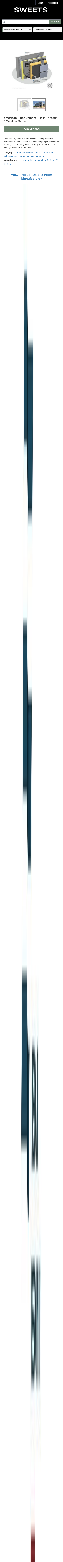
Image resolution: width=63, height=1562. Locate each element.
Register (53, 3)
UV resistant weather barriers (27, 152)
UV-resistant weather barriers (32, 156)
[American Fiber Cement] (31, 964)
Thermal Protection (27, 160)
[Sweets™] (31, 9)
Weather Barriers (46, 160)
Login (41, 3)
